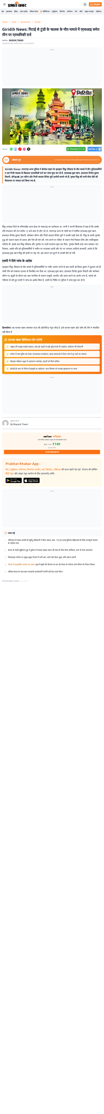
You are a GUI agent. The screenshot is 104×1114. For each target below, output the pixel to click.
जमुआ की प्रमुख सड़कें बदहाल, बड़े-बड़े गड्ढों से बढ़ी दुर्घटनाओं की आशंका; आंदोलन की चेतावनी (46, 346)
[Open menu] (4, 4)
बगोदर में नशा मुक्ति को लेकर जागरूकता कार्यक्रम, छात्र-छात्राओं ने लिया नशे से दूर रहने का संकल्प (48, 353)
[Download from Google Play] (14, 480)
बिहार (16, 11)
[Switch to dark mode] (85, 4)
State (14, 22)
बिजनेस (62, 11)
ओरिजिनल (46, 11)
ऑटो (80, 11)
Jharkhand (25, 22)
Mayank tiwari (16, 40)
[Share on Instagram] (24, 149)
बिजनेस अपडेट (33, 469)
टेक (76, 11)
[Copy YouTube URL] (20, 149)
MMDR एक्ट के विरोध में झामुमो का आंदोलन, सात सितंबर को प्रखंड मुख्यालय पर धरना (43, 368)
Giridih (37, 22)
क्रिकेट (49, 469)
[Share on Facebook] (15, 149)
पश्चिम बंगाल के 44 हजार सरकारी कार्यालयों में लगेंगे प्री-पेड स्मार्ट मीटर (35, 571)
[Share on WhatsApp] (11, 149)
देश (7, 469)
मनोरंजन (70, 11)
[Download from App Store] (31, 480)
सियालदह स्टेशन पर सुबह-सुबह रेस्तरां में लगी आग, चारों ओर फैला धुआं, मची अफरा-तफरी (42, 557)
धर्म (43, 469)
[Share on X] (28, 149)
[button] (52, 116)
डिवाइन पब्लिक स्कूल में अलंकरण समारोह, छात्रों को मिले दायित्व (34, 361)
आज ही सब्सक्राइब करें (52, 452)
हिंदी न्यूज (10, 473)
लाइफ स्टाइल (89, 11)
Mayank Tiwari (20, 424)
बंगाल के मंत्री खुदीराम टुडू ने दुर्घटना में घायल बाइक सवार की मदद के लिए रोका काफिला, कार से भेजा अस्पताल (50, 550)
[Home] (17, 4)
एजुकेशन (55, 11)
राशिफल (98, 11)
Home (4, 22)
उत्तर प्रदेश (23, 11)
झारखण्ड (9, 11)
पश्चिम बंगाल (34, 11)
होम (3, 11)
